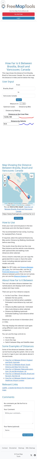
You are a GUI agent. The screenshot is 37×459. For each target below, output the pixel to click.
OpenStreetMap (17, 203)
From (18, 85)
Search (19, 100)
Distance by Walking (13, 110)
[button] (4, 185)
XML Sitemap (30, 448)
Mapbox (14, 205)
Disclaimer (13, 448)
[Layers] (31, 176)
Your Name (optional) (11, 426)
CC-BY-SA (30, 203)
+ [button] (5, 175)
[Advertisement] (18, 40)
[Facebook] (35, 455)
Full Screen (18, 218)
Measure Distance (20, 276)
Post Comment (27, 435)
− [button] (5, 178)
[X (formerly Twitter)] (31, 455)
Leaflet (5, 203)
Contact (5, 448)
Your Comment (9, 409)
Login (18, 18)
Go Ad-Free (18, 14)
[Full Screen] (4, 180)
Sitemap (21, 448)
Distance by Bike (25, 107)
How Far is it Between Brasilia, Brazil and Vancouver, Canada (19, 209)
